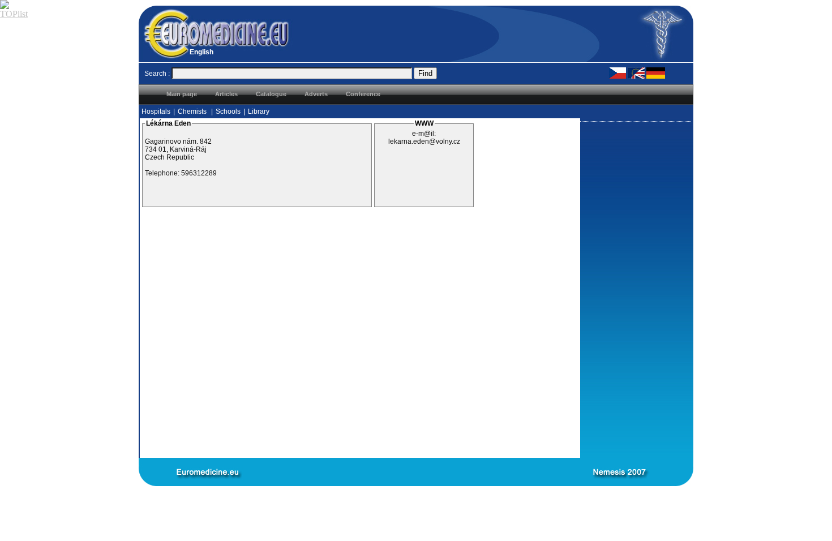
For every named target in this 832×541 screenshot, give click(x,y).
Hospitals (155, 111)
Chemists (193, 111)
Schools (228, 111)
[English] (636, 72)
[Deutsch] (655, 72)
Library (258, 111)
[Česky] (617, 72)
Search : (157, 74)
